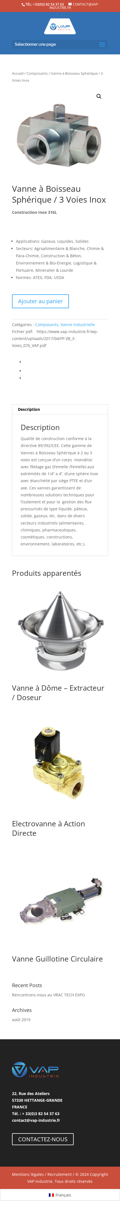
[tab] (60, 409)
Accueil (17, 73)
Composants (37, 73)
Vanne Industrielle (78, 324)
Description (29, 409)
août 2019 (21, 1019)
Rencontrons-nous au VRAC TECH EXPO (48, 994)
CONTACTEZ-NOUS (43, 1139)
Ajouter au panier (40, 301)
